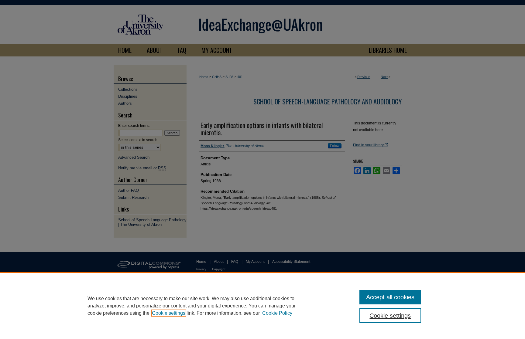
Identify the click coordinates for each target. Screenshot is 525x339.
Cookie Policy (277, 313)
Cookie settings (168, 313)
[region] (262, 305)
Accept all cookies (390, 297)
